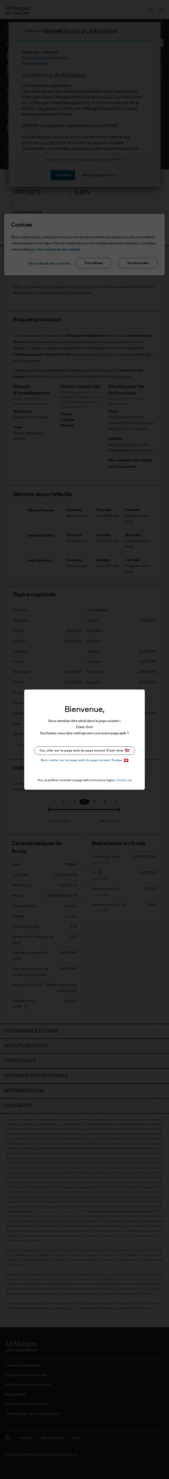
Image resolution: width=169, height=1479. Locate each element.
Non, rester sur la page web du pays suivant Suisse (81, 760)
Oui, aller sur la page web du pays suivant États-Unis (81, 750)
